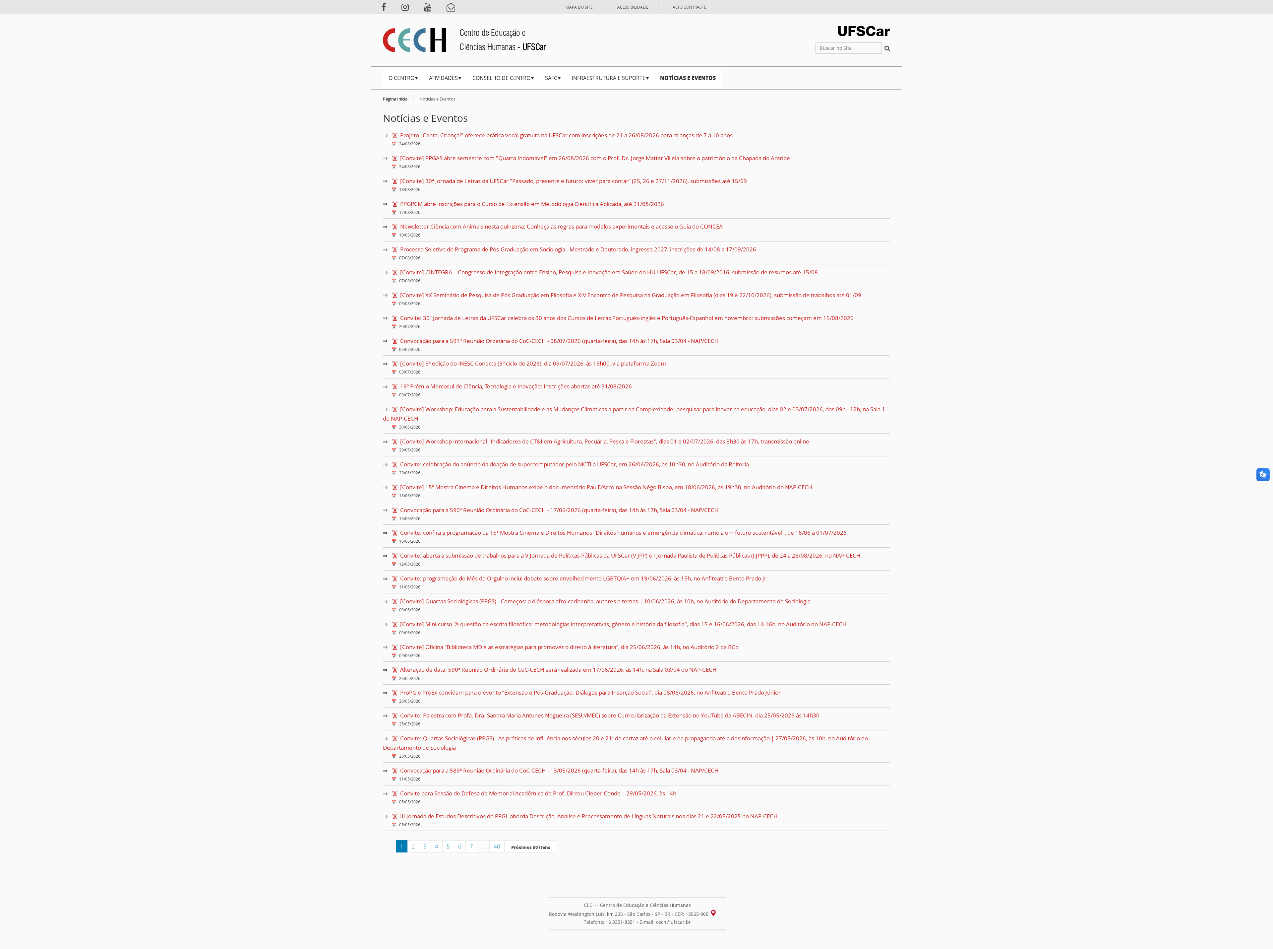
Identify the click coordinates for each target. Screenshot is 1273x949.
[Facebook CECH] (386, 7)
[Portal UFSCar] (864, 30)
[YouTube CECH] (430, 7)
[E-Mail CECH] (453, 7)
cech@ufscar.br (673, 922)
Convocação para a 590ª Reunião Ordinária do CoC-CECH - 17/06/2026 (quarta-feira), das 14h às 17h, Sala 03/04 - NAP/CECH (559, 510)
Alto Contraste (689, 7)
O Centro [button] (401, 78)
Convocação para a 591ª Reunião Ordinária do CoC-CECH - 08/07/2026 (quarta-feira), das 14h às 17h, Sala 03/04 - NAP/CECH (559, 341)
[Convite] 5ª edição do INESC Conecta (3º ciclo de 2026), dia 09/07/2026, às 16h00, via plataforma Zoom (533, 363)
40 (497, 846)
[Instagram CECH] (407, 7)
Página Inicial (395, 99)
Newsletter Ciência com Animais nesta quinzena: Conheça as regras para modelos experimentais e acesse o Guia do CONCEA (561, 226)
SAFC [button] (551, 78)
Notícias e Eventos (688, 78)
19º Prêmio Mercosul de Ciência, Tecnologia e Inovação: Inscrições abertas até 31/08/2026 (516, 386)
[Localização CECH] (716, 913)
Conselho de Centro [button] (501, 78)
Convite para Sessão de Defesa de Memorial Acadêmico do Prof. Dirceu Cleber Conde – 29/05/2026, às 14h (538, 793)
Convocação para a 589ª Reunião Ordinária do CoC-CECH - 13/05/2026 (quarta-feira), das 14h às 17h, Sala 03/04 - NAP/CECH (559, 770)
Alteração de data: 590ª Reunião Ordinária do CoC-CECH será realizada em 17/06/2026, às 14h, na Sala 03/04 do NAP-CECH (558, 669)
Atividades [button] (443, 78)
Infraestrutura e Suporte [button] (608, 78)
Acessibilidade (632, 7)
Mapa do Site (579, 7)
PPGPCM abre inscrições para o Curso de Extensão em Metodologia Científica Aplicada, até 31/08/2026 (532, 204)
